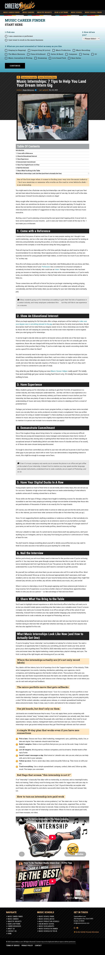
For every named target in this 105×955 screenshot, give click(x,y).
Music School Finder (93, 12)
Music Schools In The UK (48, 931)
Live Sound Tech (59, 58)
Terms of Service (12, 946)
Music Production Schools (49, 921)
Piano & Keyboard (37, 54)
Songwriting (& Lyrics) (40, 50)
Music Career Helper (59, 371)
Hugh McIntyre (28, 90)
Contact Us (12, 931)
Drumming (42, 58)
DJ (96, 54)
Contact (38, 946)
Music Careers (28, 12)
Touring (86, 54)
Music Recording (83, 50)
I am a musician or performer (20, 36)
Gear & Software (61, 12)
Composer (73, 54)
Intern (57, 269)
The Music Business (16, 54)
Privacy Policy (27, 946)
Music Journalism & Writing (20, 58)
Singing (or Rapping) (17, 50)
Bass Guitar (76, 58)
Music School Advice (46, 919)
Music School (76, 12)
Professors (46, 267)
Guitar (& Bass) (57, 54)
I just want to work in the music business (25, 40)
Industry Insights (44, 12)
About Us (11, 929)
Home (10, 934)
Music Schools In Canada (48, 929)
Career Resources (14, 926)
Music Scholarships (46, 926)
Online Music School (46, 924)
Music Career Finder (11, 12)
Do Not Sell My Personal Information (87, 932)
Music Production (63, 50)
